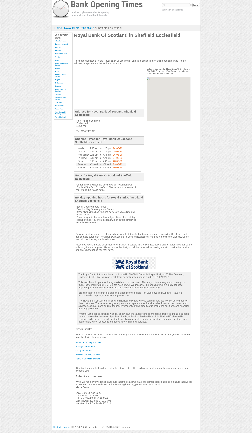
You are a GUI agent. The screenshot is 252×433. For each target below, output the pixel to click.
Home (58, 27)
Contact (57, 427)
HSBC (57, 71)
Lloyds (57, 80)
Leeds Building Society (60, 75)
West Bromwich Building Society (60, 113)
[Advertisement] (127, 49)
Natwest (58, 86)
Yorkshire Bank (60, 117)
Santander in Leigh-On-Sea (88, 342)
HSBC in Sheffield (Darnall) (88, 359)
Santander (59, 94)
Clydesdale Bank (61, 54)
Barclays (58, 47)
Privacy (66, 427)
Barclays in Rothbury (85, 346)
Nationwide (59, 83)
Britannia (58, 50)
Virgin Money (59, 109)
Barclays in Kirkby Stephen (88, 354)
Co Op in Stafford (84, 350)
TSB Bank (58, 102)
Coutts (57, 60)
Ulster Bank (59, 106)
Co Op (57, 57)
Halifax (57, 68)
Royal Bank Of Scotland (79, 27)
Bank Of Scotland (61, 44)
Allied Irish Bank (60, 41)
